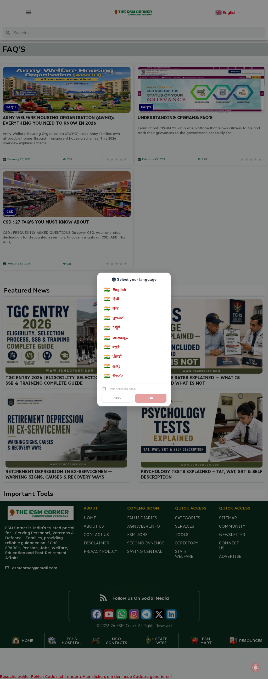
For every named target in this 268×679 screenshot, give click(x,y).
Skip (117, 398)
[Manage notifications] (256, 667)
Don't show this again (122, 388)
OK (150, 398)
